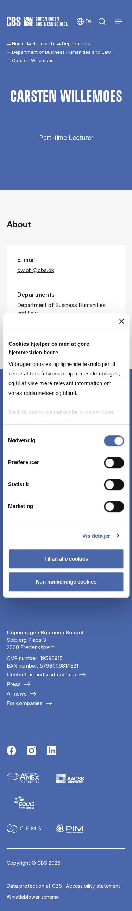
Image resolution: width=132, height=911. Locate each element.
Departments (76, 43)
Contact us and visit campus (41, 674)
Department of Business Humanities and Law (61, 52)
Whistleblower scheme (33, 897)
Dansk (84, 21)
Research (43, 43)
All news (17, 693)
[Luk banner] (121, 321)
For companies (25, 703)
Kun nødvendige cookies (66, 582)
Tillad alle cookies (66, 559)
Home (18, 43)
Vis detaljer (96, 536)
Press (14, 684)
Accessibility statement (93, 886)
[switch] (114, 462)
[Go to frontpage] (37, 21)
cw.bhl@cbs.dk (35, 270)
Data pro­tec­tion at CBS (34, 886)
